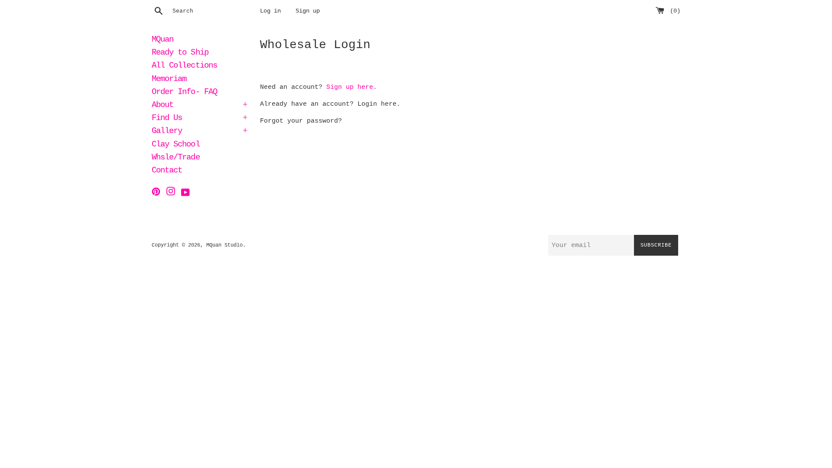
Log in (270, 11)
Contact (167, 171)
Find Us (199, 119)
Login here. (379, 104)
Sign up (308, 11)
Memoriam (169, 80)
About (199, 106)
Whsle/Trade (176, 158)
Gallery (199, 132)
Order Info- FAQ (184, 93)
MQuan (162, 40)
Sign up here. (351, 87)
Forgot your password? (301, 121)
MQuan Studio (224, 245)
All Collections (184, 66)
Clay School (176, 145)
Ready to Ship (180, 53)
